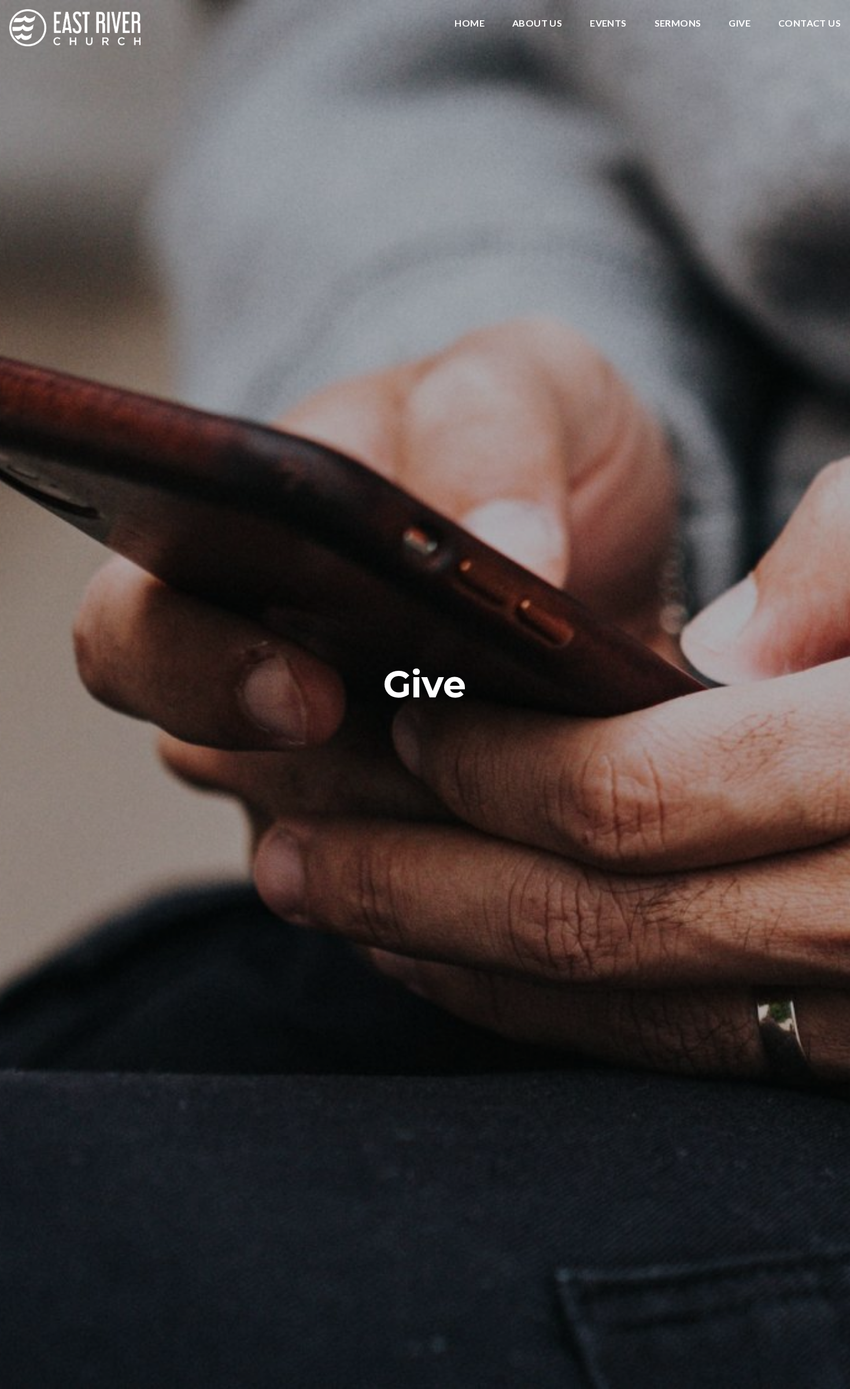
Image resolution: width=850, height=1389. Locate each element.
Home (469, 23)
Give (740, 23)
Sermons (678, 23)
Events (608, 23)
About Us (537, 23)
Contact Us (809, 23)
